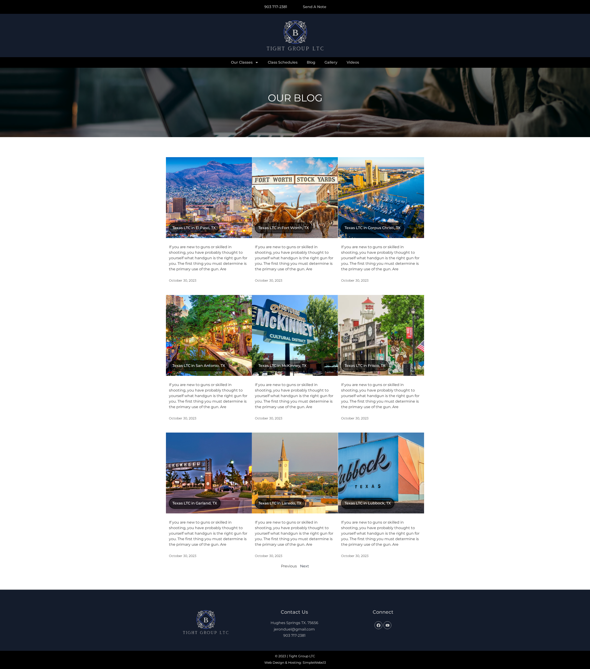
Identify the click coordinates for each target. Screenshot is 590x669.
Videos (353, 62)
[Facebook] (378, 625)
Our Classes (242, 62)
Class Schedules (283, 62)
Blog (311, 62)
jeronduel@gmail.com (294, 629)
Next (304, 566)
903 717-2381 (294, 635)
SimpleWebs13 (314, 662)
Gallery (330, 62)
